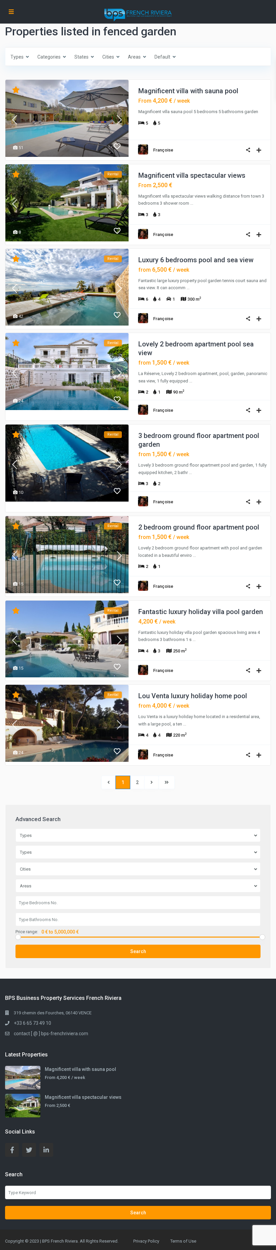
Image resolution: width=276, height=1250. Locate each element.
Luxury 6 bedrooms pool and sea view (195, 260)
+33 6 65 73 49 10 (32, 1023)
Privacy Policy (146, 1241)
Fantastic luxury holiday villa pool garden (200, 612)
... (191, 203)
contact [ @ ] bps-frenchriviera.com (51, 1033)
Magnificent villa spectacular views (191, 175)
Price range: (26, 932)
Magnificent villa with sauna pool (188, 91)
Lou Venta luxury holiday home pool (192, 696)
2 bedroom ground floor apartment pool (198, 527)
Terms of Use (183, 1241)
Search (138, 951)
